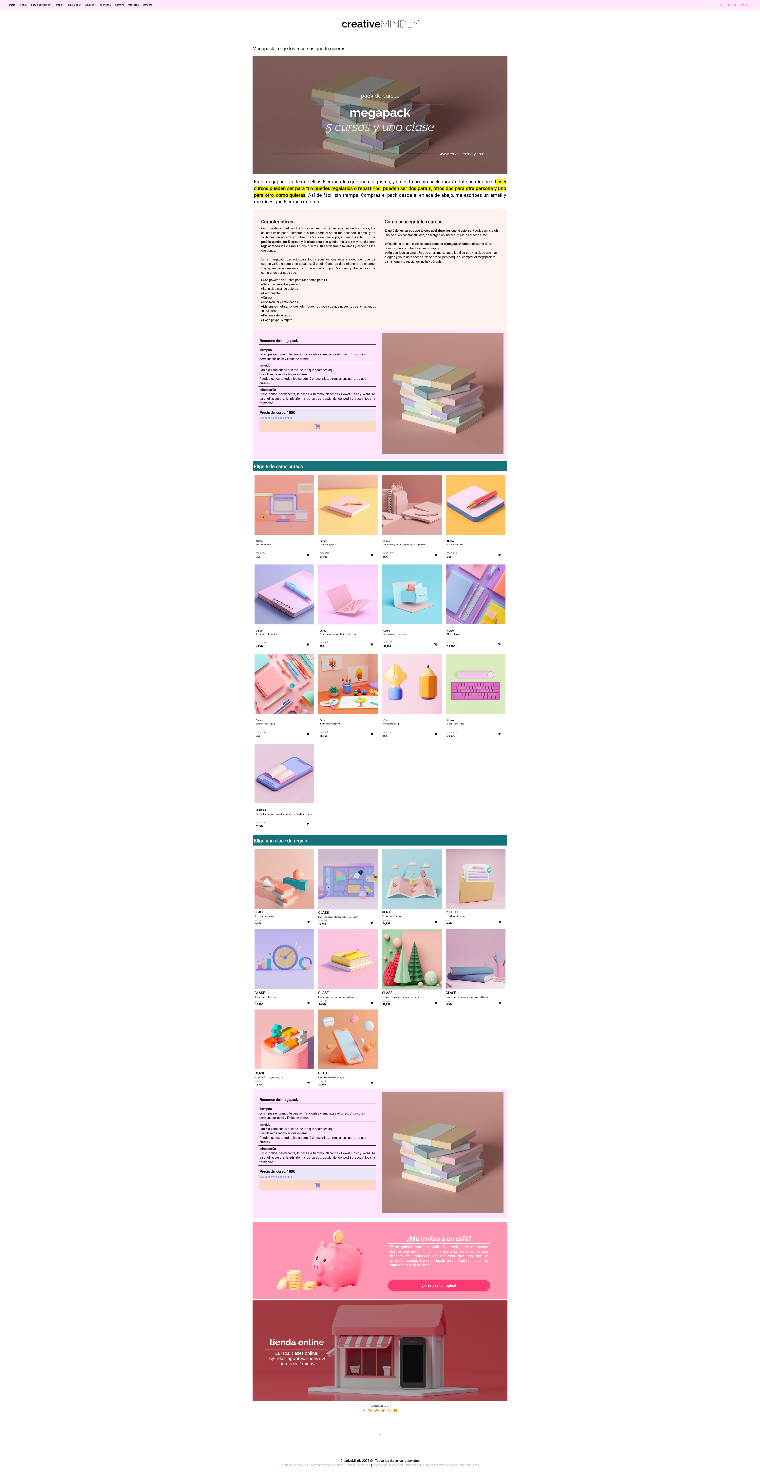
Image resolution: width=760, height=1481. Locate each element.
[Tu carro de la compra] (742, 5)
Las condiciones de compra (276, 417)
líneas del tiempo (41, 5)
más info (261, 553)
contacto (147, 5)
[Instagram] (728, 5)
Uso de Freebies (434, 1465)
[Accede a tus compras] (735, 5)
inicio (12, 5)
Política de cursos (357, 1465)
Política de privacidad (388, 1465)
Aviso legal (413, 1465)
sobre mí (119, 5)
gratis (60, 5)
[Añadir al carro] (317, 426)
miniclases (74, 5)
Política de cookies (294, 1465)
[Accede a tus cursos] (721, 5)
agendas (105, 5)
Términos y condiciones (327, 1465)
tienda (23, 5)
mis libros (133, 5)
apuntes (90, 5)
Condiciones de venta (464, 1465)
